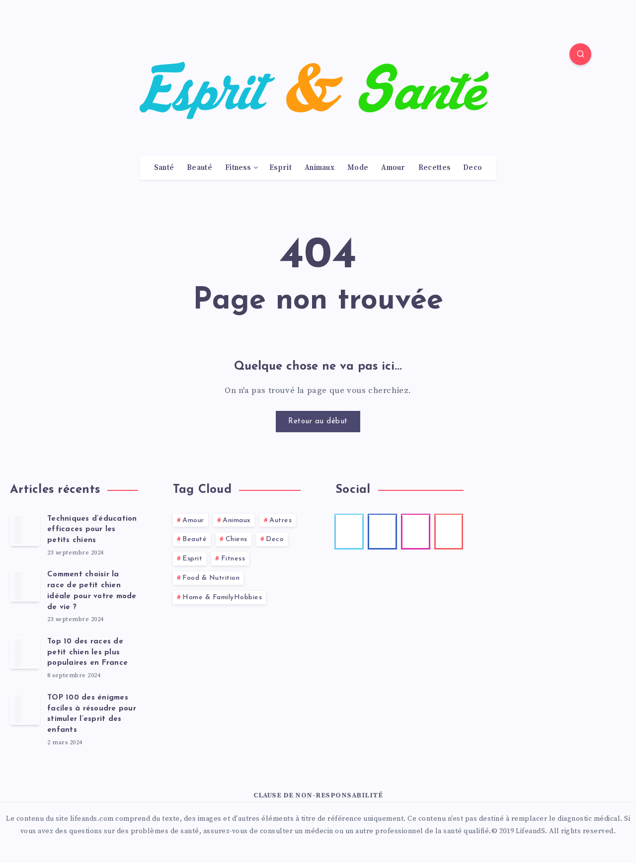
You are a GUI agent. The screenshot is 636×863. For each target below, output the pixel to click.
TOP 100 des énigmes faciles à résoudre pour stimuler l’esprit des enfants (91, 714)
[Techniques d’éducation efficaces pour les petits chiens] (25, 530)
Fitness (237, 167)
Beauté (199, 167)
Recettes (434, 167)
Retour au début (318, 421)
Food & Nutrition (210, 578)
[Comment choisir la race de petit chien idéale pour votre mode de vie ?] (25, 586)
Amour (393, 167)
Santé (164, 167)
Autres (280, 520)
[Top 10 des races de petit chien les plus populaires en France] (25, 653)
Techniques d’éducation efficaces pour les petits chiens (92, 530)
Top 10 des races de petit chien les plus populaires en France (87, 652)
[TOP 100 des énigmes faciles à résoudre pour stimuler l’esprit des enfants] (25, 709)
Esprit (280, 167)
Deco (472, 167)
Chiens (236, 539)
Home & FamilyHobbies (222, 597)
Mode (357, 167)
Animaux (319, 167)
